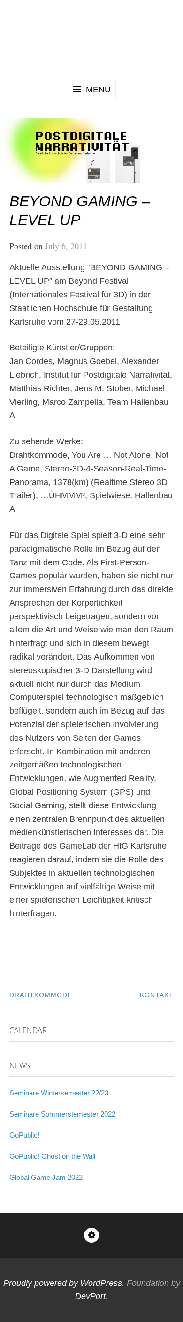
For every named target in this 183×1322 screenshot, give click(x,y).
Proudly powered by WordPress (62, 1283)
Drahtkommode (40, 995)
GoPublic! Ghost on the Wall (52, 1156)
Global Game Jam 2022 (46, 1177)
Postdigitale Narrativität (91, 38)
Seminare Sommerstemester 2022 (62, 1114)
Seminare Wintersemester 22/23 (58, 1093)
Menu (98, 89)
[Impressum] (91, 1235)
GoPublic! (24, 1135)
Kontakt (157, 995)
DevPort (90, 1296)
